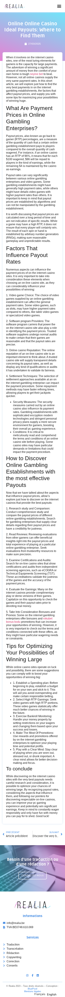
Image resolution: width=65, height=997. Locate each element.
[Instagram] (27, 975)
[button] (59, 6)
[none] (39, 994)
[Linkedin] (37, 975)
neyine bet (36, 74)
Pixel (32, 988)
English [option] (51, 994)
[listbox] (46, 994)
